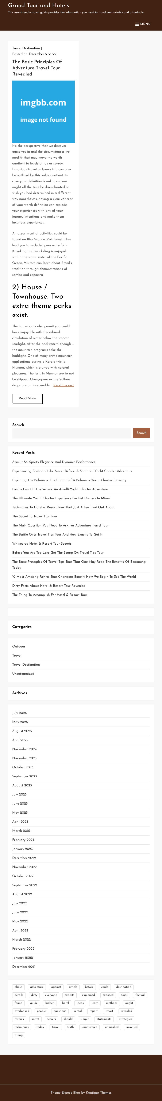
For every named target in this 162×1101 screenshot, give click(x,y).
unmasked (112, 1027)
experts (69, 995)
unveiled (132, 1027)
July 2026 (19, 713)
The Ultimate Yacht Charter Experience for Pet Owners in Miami (61, 498)
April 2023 (20, 822)
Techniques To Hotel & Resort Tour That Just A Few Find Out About (63, 507)
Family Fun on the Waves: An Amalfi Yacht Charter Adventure (60, 489)
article (73, 987)
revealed (126, 1011)
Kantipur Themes (99, 1092)
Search (18, 425)
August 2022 (22, 894)
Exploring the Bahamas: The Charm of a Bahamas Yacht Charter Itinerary (69, 480)
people (41, 1011)
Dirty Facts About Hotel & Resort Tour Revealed (48, 586)
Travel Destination (26, 48)
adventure (36, 987)
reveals (19, 1019)
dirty (34, 995)
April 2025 (20, 740)
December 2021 (23, 967)
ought (129, 1003)
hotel (65, 1003)
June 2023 (20, 803)
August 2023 (22, 785)
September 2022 (24, 885)
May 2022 (20, 921)
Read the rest (63, 385)
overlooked (22, 1011)
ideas (80, 1003)
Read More (27, 398)
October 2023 (22, 767)
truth (70, 1027)
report (94, 1011)
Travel (16, 655)
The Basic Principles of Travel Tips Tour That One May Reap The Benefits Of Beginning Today (79, 564)
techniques (22, 1027)
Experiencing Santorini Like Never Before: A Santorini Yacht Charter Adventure (72, 471)
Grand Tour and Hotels (38, 6)
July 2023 (19, 794)
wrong (19, 1035)
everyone (51, 995)
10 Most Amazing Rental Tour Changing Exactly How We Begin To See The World (74, 577)
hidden (49, 1003)
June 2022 (20, 912)
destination (123, 987)
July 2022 (19, 903)
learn (95, 1003)
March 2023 (21, 831)
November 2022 (24, 867)
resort (109, 1011)
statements (104, 1019)
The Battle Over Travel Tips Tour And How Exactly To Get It (57, 534)
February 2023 (23, 840)
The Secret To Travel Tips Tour (34, 516)
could (104, 987)
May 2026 (20, 722)
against (56, 987)
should (68, 1019)
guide (34, 1003)
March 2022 (21, 939)
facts (124, 995)
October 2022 (23, 876)
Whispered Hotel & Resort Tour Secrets (42, 543)
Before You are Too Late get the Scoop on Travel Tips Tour (58, 553)
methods (111, 1003)
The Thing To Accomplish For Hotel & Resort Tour (49, 595)
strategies (125, 1019)
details (19, 995)
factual (140, 995)
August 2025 (22, 731)
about (18, 987)
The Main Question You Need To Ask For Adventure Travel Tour (60, 525)
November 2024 (24, 749)
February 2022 (23, 948)
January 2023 (22, 849)
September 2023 (24, 776)
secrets (51, 1019)
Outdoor (18, 646)
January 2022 (22, 958)
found (18, 1003)
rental (78, 1011)
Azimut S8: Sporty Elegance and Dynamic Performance (53, 462)
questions (60, 1011)
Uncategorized (23, 674)
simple (84, 1019)
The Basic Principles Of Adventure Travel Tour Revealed (37, 68)
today (40, 1027)
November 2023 (24, 758)
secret (35, 1019)
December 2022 (24, 858)
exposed (108, 995)
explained (88, 995)
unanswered (89, 1027)
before (89, 987)
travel (55, 1027)
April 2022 (20, 930)
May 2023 (20, 812)
